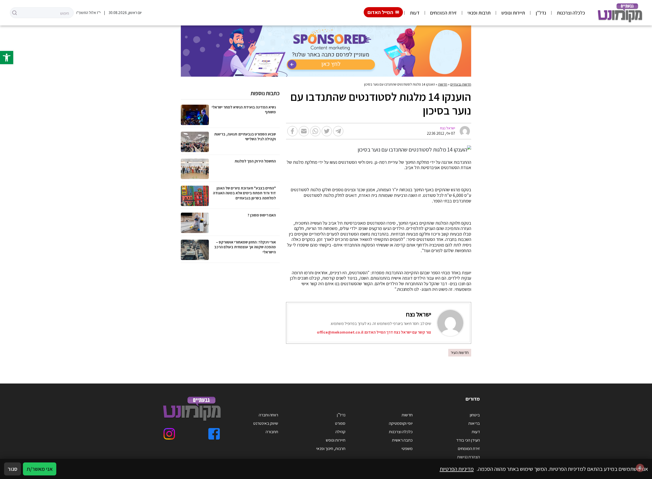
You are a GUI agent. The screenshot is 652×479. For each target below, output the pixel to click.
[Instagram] (169, 434)
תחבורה (272, 431)
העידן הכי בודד (468, 440)
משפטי (407, 448)
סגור (12, 468)
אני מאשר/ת (39, 468)
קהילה (340, 431)
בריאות (474, 423)
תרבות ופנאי (479, 12)
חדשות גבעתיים (460, 84)
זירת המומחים (443, 12)
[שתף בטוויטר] (327, 131)
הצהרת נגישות (468, 457)
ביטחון (475, 415)
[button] (6, 57)
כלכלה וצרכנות (571, 12)
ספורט (340, 423)
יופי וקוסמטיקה (401, 423)
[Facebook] (214, 434)
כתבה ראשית (402, 440)
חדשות (442, 84)
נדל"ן (541, 12)
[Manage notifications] (640, 468)
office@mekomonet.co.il (340, 332)
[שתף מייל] (304, 131)
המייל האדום (380, 12)
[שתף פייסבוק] (292, 131)
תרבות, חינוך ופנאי (330, 448)
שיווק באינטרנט (265, 423)
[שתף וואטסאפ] (315, 131)
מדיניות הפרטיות (457, 468)
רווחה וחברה (268, 415)
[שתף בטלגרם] (338, 131)
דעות (414, 12)
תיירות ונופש (513, 12)
